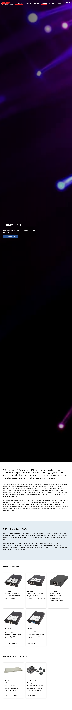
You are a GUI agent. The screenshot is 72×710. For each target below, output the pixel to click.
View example (31, 695)
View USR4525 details (11, 643)
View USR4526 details (33, 643)
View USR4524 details (33, 606)
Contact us (67, 3)
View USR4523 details (11, 606)
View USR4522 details (11, 695)
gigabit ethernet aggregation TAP (44, 543)
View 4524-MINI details (56, 606)
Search (60, 3)
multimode (17, 549)
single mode (7, 549)
